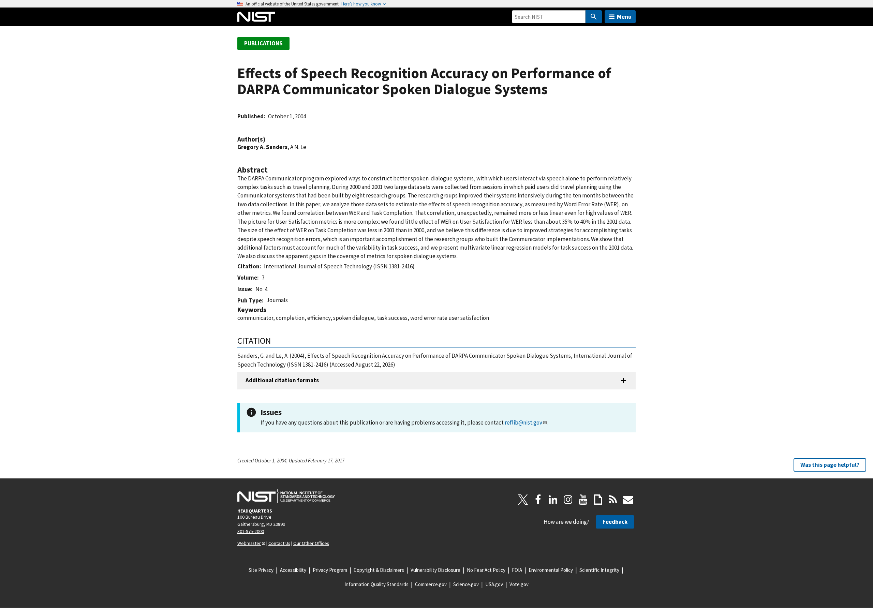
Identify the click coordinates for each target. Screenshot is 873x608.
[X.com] (523, 499)
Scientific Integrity (599, 570)
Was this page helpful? (829, 465)
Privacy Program (330, 570)
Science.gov (466, 584)
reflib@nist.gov (523, 422)
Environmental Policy (551, 570)
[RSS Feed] (613, 499)
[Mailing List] (628, 499)
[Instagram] (568, 499)
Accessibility (293, 570)
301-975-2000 (250, 531)
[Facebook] (538, 499)
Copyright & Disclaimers (379, 570)
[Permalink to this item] (268, 139)
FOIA (517, 570)
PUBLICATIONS (263, 43)
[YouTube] (583, 499)
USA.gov (494, 584)
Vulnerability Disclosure (435, 570)
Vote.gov (519, 584)
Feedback (615, 521)
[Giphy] (598, 499)
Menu (624, 16)
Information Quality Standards (376, 584)
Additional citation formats (282, 380)
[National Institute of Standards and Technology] (286, 496)
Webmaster (249, 543)
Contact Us (279, 543)
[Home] (256, 16)
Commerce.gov (431, 584)
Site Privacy (261, 570)
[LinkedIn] (553, 499)
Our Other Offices (311, 543)
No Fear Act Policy (486, 570)
